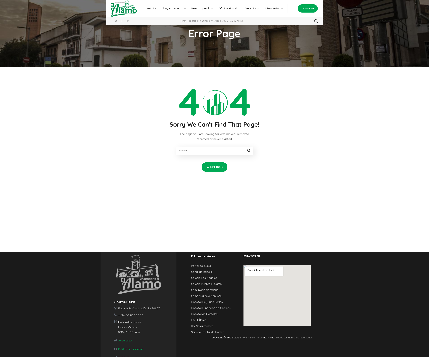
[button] (308, 8)
